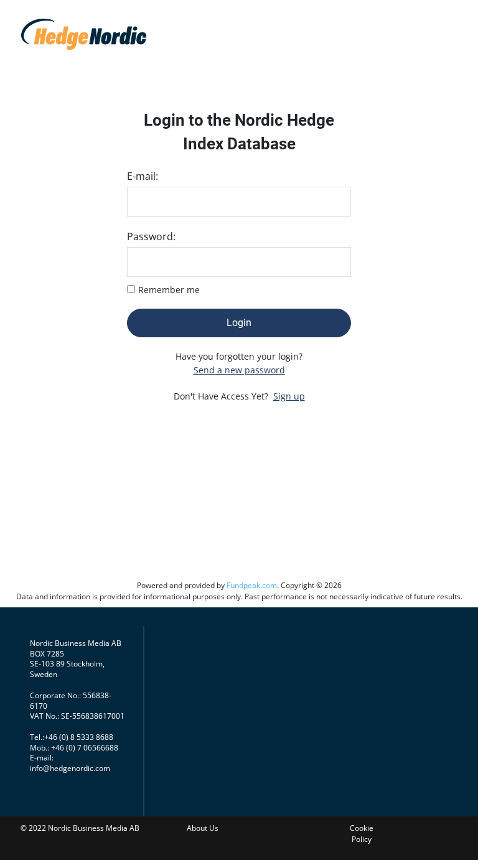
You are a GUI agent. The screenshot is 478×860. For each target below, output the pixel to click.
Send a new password (239, 370)
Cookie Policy (361, 833)
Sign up (289, 396)
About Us (202, 828)
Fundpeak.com (252, 585)
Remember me (169, 290)
